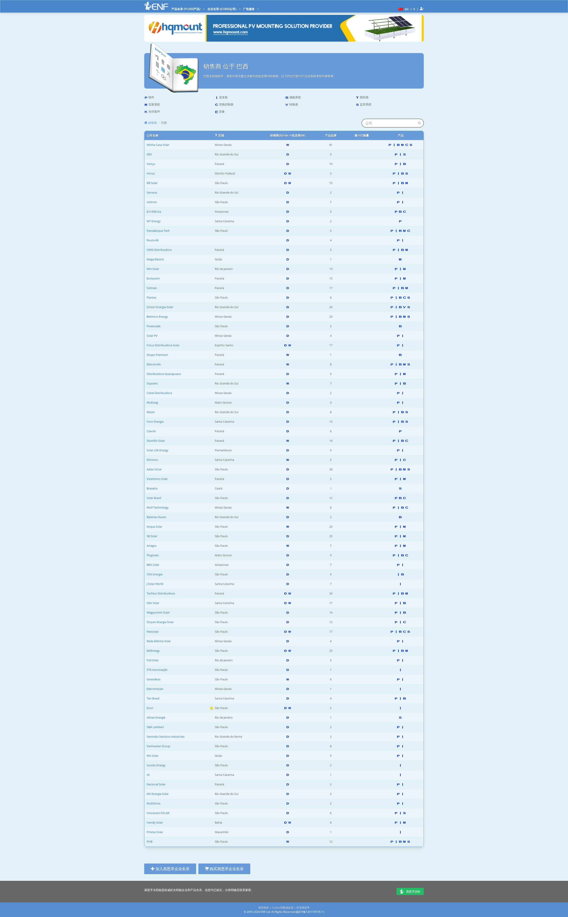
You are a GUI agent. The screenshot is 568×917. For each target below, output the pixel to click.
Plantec (151, 297)
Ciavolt (151, 431)
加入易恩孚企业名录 (172, 868)
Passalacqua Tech (158, 231)
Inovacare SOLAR (158, 813)
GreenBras (153, 679)
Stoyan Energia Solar (160, 622)
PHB (149, 842)
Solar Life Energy (157, 450)
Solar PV (152, 336)
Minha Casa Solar (158, 145)
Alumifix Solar (156, 441)
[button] (402, 9)
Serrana (152, 192)
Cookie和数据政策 (283, 907)
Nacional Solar (156, 784)
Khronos (152, 460)
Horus (151, 173)
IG (148, 775)
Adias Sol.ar (154, 469)
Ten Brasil (153, 698)
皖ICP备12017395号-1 (309, 912)
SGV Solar (153, 603)
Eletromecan (155, 689)
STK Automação (157, 670)
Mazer (151, 412)
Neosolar (153, 632)
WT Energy (154, 221)
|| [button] (414, 9)
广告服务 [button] (249, 9)
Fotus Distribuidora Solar (163, 345)
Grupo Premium (157, 355)
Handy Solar (155, 822)
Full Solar (153, 660)
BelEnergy (153, 651)
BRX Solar (153, 565)
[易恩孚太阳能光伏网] (156, 5)
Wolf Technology (158, 507)
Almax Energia (156, 717)
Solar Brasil (154, 498)
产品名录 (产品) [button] (186, 9)
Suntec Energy (156, 765)
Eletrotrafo (154, 364)
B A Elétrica (154, 212)
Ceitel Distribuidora (159, 393)
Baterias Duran (156, 517)
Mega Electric (155, 259)
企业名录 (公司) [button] (222, 9)
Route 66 (152, 240)
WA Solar (152, 756)
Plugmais (153, 555)
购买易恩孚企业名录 (226, 868)
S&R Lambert (155, 727)
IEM (149, 154)
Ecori (150, 708)
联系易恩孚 (303, 907)
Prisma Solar (155, 832)
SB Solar (152, 536)
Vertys (151, 164)
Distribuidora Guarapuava (164, 374)
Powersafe (153, 326)
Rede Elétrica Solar (159, 641)
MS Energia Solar (158, 794)
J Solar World (155, 584)
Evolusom (153, 278)
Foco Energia (155, 422)
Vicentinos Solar (157, 479)
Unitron (152, 202)
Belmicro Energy (157, 317)
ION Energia (154, 574)
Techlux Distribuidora (161, 593)
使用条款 (263, 907)
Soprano (152, 383)
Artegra (151, 546)
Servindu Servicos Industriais (166, 737)
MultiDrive (153, 803)
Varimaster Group (158, 746)
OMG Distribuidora (159, 250)
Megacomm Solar (158, 612)
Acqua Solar (154, 527)
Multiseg (152, 402)
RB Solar (152, 183)
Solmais (152, 288)
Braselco (152, 488)
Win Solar (153, 269)
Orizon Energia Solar (160, 307)
